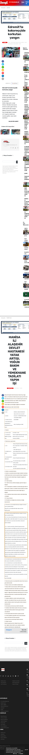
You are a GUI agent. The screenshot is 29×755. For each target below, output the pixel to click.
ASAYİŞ (8, 7)
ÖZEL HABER (3, 704)
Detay (15, 753)
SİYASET (3, 708)
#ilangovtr (9, 629)
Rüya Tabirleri (4, 737)
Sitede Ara (3, 732)
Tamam (21, 753)
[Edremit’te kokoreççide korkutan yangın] (11, 52)
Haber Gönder (15, 684)
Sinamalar (3, 722)
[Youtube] (9, 676)
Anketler (2, 734)
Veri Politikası (3, 684)
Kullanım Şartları (16, 681)
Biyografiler (3, 736)
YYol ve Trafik (4, 718)
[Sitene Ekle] (19, 676)
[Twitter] (4, 676)
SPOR (2, 709)
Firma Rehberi (4, 726)
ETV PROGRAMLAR (14, 2)
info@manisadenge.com (11, 144)
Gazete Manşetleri (5, 727)
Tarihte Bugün (4, 721)
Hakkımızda (3, 681)
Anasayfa (3, 7)
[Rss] (14, 676)
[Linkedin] (11, 676)
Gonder (17, 161)
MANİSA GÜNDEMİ (4, 711)
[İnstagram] (6, 676)
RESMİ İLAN (9, 317)
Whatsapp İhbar (15, 682)
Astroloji (2, 739)
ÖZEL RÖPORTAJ (4, 706)
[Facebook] (1, 676)
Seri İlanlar (3, 724)
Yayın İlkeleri (3, 682)
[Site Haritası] (16, 676)
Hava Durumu (4, 716)
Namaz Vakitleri (4, 719)
